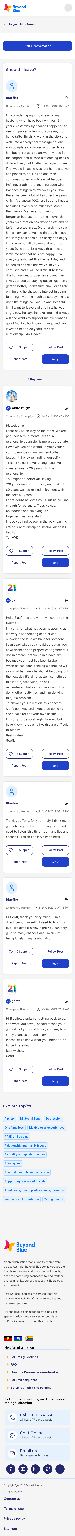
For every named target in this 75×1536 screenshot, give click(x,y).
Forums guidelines (24, 1357)
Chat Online (32, 1432)
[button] (11, 347)
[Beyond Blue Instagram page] (35, 1470)
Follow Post (55, 347)
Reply (55, 359)
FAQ (14, 1364)
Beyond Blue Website (19, 1246)
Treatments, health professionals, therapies (35, 1190)
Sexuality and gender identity (25, 1154)
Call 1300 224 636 (36, 1415)
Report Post (19, 358)
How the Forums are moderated (35, 1372)
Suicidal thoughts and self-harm (27, 1172)
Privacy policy (14, 1518)
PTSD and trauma (16, 1136)
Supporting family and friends (25, 1181)
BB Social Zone (30, 1118)
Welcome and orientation (22, 1199)
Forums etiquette (24, 1380)
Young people (53, 1199)
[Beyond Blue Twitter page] (48, 1470)
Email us (28, 1450)
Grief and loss (14, 1127)
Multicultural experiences (46, 1127)
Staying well (13, 1163)
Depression (54, 1118)
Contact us (12, 1499)
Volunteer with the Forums (31, 1388)
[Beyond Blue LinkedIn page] (60, 1470)
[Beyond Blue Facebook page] (11, 1470)
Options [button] (68, 24)
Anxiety (10, 1118)
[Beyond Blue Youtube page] (23, 1470)
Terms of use (14, 1509)
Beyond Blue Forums (15, 8)
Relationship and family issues (25, 1145)
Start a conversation (37, 45)
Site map (10, 1529)
